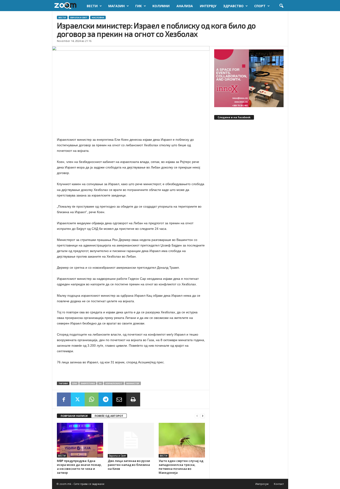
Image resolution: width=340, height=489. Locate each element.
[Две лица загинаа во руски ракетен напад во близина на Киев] (131, 440)
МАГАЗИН (116, 6)
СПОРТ (260, 6)
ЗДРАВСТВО (233, 6)
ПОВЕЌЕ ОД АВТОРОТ (109, 415)
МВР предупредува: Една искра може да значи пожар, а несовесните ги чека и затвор (79, 467)
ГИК (138, 6)
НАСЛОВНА (98, 17)
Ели (74, 383)
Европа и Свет (78, 17)
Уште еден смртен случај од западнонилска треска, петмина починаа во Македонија (181, 467)
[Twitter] (78, 399)
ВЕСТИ (92, 6)
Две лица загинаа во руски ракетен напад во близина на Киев (129, 465)
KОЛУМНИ (161, 6)
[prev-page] (197, 416)
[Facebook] (64, 399)
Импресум (262, 484)
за (100, 383)
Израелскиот (113, 383)
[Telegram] (105, 399)
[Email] (119, 399)
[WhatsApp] (92, 399)
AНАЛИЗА (184, 6)
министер (132, 383)
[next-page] (202, 416)
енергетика (88, 383)
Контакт (279, 484)
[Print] (133, 399)
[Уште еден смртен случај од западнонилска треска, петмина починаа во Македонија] (182, 440)
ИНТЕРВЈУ (208, 6)
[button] (281, 6)
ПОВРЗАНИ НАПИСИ (74, 415)
